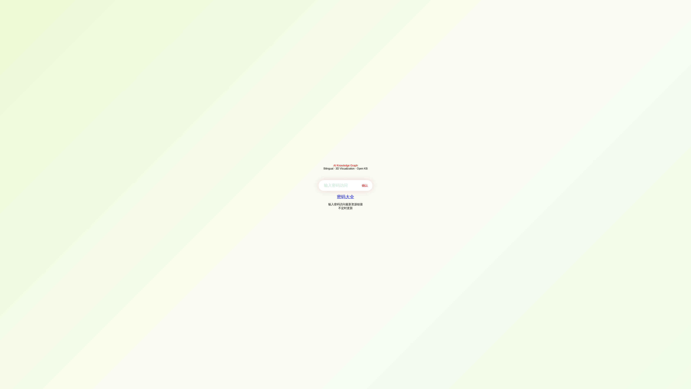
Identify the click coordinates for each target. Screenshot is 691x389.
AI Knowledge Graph (345, 165)
